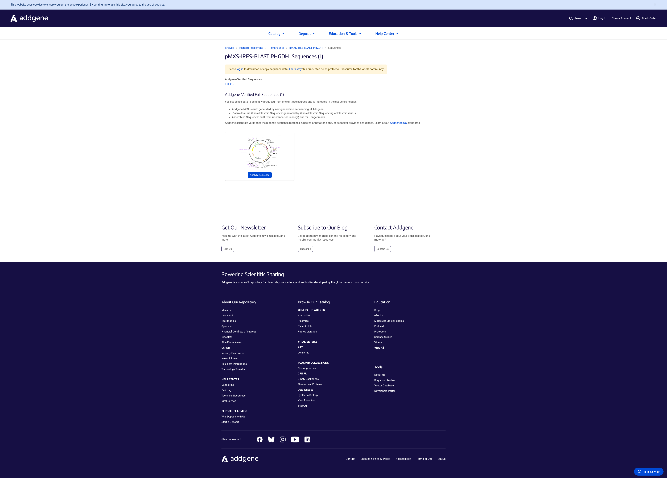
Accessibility (403, 458)
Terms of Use (424, 458)
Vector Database (384, 385)
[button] (578, 18)
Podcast (379, 326)
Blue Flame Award (231, 342)
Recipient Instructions (234, 363)
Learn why (295, 69)
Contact (350, 458)
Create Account (621, 18)
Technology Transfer (233, 369)
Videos (378, 342)
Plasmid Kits (305, 326)
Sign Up (228, 248)
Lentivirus (303, 352)
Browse (229, 47)
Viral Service (228, 401)
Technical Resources (233, 395)
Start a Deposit (230, 422)
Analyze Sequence (259, 175)
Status (442, 458)
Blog (377, 310)
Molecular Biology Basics (389, 320)
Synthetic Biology (308, 395)
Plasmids (303, 320)
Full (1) (229, 84)
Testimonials (229, 320)
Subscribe (305, 248)
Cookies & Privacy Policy (375, 458)
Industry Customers (232, 353)
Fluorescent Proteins (310, 384)
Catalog (274, 33)
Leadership (227, 315)
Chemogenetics (307, 368)
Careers (225, 347)
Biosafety (226, 337)
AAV (300, 347)
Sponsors (227, 326)
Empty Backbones (308, 379)
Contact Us (383, 248)
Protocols (380, 331)
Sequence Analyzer (385, 380)
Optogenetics (305, 389)
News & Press (229, 358)
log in (240, 69)
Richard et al (277, 47)
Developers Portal (384, 390)
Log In (602, 18)
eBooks (378, 315)
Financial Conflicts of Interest (238, 331)
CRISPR (302, 373)
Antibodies (304, 315)
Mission (226, 310)
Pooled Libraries (307, 331)
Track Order (649, 18)
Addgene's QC (398, 123)
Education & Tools (343, 33)
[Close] (653, 4)
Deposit (305, 33)
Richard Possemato (251, 47)
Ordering (226, 390)
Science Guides (383, 337)
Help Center (384, 33)
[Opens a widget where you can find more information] (649, 472)
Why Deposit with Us (233, 416)
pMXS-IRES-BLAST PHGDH (306, 47)
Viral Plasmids (306, 400)
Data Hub (379, 374)
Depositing (227, 384)
